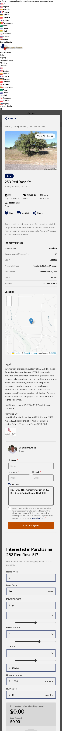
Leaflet (17, 353)
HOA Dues (11, 688)
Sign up (3, 42)
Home (7, 126)
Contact (3, 65)
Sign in (9, 42)
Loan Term (11, 585)
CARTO (53, 353)
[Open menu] (1, 109)
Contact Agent (31, 525)
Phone (15, 472)
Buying (3, 58)
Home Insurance (14, 675)
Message (16, 484)
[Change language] (2, 4)
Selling (2, 55)
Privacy (41, 518)
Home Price (12, 571)
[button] (31, 321)
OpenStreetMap (30, 353)
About (2, 63)
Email (38, 472)
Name (14, 460)
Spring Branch (20, 126)
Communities (5, 60)
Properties (4, 52)
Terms (34, 518)
